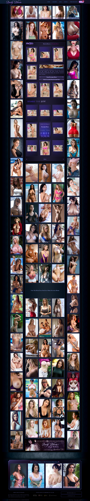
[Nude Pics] (45, 263)
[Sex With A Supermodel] (31, 337)
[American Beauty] (58, 243)
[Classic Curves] (58, 398)
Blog (60, 1)
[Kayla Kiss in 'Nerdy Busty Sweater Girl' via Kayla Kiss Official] (73, 167)
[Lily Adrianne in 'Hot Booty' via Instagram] (73, 128)
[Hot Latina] (45, 203)
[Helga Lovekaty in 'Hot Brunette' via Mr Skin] (16, 69)
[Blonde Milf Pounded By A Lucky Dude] (45, 243)
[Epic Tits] (58, 203)
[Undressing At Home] (45, 438)
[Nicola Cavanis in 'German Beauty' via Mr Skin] (16, 420)
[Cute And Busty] (31, 418)
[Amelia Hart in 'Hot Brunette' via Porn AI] (73, 147)
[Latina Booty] (31, 263)
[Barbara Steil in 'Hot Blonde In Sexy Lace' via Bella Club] (16, 206)
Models (66, 1)
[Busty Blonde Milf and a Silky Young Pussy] (31, 378)
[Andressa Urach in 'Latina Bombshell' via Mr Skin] (73, 342)
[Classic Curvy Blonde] (58, 317)
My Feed (81, 2)
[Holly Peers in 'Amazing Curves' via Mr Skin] (73, 303)
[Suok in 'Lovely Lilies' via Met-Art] (16, 362)
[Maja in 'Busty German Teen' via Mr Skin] (16, 30)
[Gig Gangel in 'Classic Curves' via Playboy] (16, 225)
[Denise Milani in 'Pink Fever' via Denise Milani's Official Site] (73, 69)
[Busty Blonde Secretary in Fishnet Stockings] (45, 398)
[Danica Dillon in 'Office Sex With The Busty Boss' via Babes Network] (73, 30)
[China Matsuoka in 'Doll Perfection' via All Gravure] (73, 381)
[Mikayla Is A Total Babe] (45, 317)
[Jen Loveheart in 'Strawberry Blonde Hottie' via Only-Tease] (73, 362)
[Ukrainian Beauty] (58, 378)
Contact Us (71, 495)
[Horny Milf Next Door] (58, 438)
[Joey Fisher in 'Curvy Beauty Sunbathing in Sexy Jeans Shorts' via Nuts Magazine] (73, 206)
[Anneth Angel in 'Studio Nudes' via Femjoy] (16, 128)
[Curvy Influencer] (31, 283)
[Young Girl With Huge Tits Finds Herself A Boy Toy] (45, 223)
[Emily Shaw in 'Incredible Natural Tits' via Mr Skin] (73, 264)
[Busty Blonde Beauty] (31, 357)
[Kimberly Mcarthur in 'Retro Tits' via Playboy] (73, 323)
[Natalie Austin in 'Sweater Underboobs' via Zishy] (16, 186)
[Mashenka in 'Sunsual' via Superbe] (73, 284)
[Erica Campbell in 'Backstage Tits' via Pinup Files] (73, 420)
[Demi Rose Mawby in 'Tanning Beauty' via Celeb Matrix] (16, 264)
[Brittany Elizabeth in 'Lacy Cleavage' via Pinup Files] (73, 50)
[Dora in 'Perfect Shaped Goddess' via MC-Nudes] (73, 401)
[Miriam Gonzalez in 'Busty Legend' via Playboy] (16, 303)
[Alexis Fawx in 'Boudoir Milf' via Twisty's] (16, 381)
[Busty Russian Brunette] (31, 223)
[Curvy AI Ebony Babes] (31, 203)
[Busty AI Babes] (45, 357)
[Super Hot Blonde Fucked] (58, 283)
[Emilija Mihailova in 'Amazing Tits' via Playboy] (16, 284)
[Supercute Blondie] (31, 438)
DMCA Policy (71, 499)
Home (48, 1)
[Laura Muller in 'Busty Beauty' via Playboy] (16, 108)
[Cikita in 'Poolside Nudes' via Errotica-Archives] (16, 342)
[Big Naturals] (58, 263)
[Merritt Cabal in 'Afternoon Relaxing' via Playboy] (16, 401)
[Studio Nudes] (58, 223)
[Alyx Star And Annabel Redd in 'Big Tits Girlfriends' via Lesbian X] (73, 186)
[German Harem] (45, 337)
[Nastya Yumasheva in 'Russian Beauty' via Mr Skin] (16, 147)
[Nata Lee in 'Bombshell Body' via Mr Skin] (16, 323)
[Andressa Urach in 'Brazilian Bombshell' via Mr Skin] (16, 167)
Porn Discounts (74, 1)
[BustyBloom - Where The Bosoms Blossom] (45, 444)
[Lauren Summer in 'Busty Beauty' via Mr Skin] (73, 89)
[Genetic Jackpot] (58, 337)
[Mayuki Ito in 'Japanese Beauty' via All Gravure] (73, 108)
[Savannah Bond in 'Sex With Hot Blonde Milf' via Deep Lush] (16, 50)
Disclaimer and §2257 (78, 499)
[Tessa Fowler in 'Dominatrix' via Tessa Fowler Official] (16, 89)
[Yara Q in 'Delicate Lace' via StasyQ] (73, 245)
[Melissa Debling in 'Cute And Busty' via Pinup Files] (16, 245)
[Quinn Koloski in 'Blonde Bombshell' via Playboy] (73, 225)
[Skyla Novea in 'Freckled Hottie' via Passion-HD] (73, 440)
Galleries (54, 1)
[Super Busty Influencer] (31, 398)
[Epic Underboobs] (45, 378)
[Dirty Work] (58, 418)
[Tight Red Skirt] (45, 418)
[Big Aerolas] (58, 357)
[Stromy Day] (31, 243)
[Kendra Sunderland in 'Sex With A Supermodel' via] (16, 440)
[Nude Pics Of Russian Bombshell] (31, 317)
